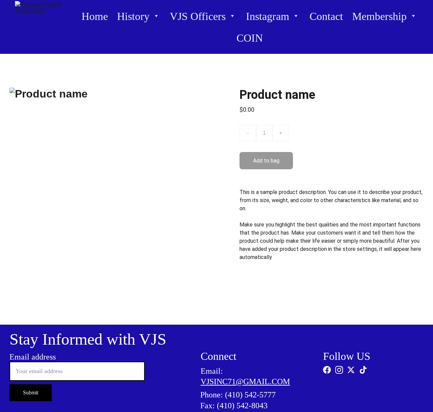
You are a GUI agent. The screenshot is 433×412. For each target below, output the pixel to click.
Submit (30, 392)
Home (95, 16)
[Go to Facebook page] (327, 370)
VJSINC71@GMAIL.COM (245, 381)
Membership (379, 16)
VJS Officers (198, 16)
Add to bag (266, 160)
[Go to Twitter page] (351, 370)
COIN (249, 38)
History (133, 16)
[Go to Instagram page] (339, 370)
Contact (326, 16)
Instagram (267, 16)
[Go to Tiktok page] (363, 370)
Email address (32, 356)
